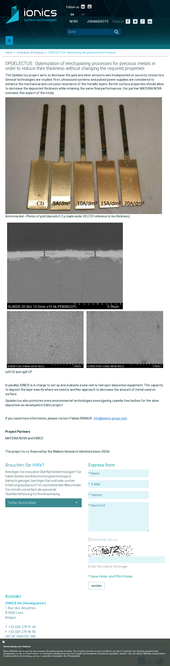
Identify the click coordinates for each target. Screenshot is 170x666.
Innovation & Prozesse (30, 52)
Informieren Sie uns (105, 540)
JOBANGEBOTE (98, 21)
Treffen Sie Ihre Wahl (22, 503)
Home (8, 52)
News (74, 21)
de (72, 14)
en (83, 14)
